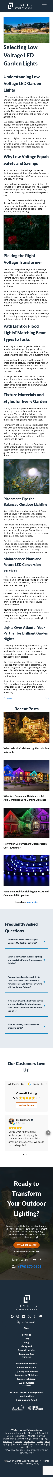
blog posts (31, 902)
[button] (5, 1132)
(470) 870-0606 (29, 1266)
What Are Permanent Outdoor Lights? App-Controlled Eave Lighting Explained (25, 798)
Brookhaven (8, 1438)
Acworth (22, 1433)
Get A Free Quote (26, 1245)
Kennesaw (10, 1433)
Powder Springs (41, 1438)
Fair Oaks (34, 1444)
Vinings (44, 1444)
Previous (8, 698)
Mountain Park (20, 1444)
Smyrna (41, 1435)
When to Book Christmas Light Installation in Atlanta (26, 750)
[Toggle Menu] (44, 5)
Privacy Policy (32, 1463)
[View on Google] (11, 1121)
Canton (18, 1441)
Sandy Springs (24, 1438)
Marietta (32, 1433)
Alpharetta (20, 1435)
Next (47, 698)
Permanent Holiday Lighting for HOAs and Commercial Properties (26, 893)
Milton (9, 1435)
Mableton (7, 1441)
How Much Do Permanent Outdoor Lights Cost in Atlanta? (25, 845)
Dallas (40, 1441)
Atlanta (31, 1435)
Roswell (42, 1433)
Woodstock (29, 1441)
